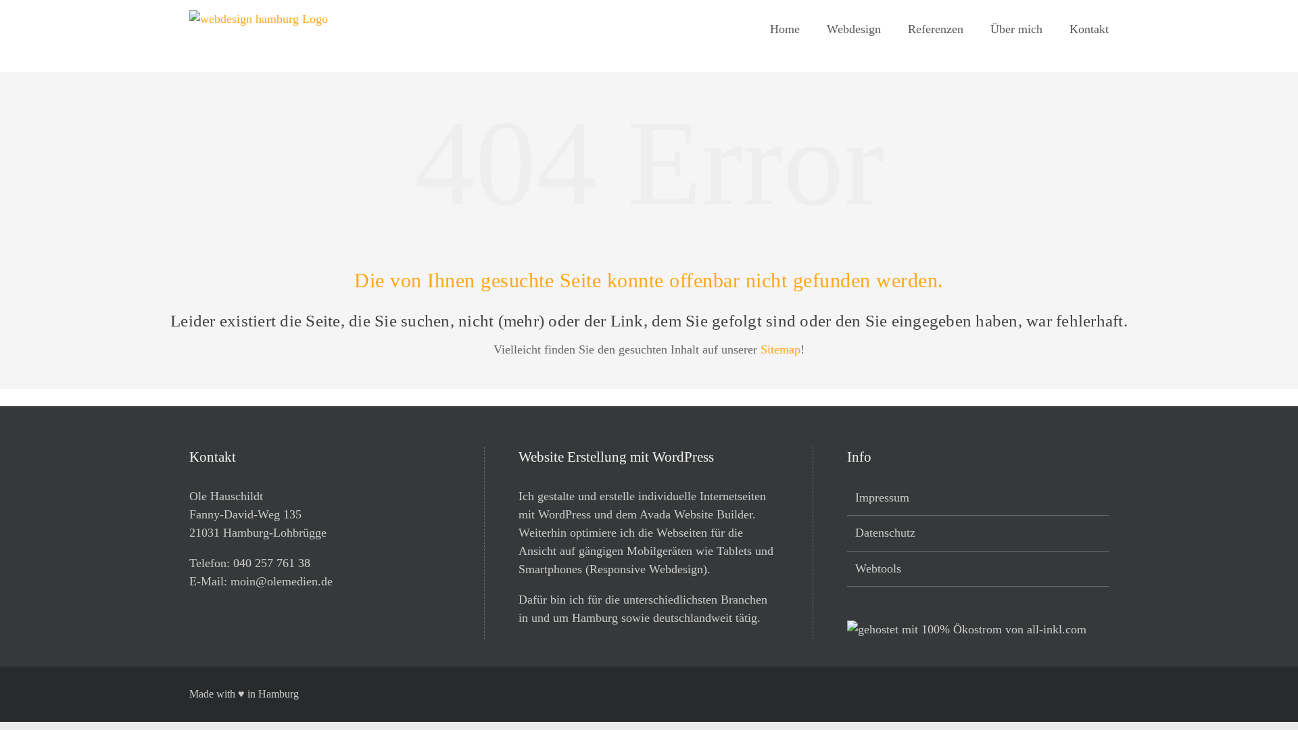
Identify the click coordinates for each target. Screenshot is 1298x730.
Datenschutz (885, 532)
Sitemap (780, 349)
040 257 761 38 (271, 563)
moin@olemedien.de (282, 581)
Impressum (882, 497)
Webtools (878, 568)
